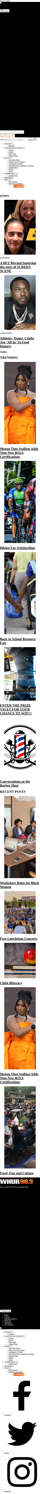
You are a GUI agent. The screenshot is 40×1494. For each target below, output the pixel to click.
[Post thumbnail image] (20, 254)
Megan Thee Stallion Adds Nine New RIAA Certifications (19, 453)
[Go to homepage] (16, 1183)
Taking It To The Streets (17, 162)
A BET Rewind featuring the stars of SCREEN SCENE (18, 267)
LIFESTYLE (13, 176)
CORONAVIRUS (6, 333)
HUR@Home (4, 258)
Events (11, 152)
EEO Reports (13, 182)
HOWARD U (9, 177)
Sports (11, 171)
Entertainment (13, 167)
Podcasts (11, 146)
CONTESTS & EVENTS (13, 148)
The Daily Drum (14, 160)
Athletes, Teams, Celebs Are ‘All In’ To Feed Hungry (17, 342)
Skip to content (5, 1)
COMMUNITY (9, 173)
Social (5, 11)
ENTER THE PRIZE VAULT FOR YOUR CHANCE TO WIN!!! (16, 709)
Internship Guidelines (16, 184)
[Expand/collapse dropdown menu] (11, 144)
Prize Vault (12, 154)
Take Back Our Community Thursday (21, 166)
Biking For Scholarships (17, 548)
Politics (11, 169)
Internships (8, 1323)
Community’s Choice (16, 164)
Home (6, 1315)
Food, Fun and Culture (17, 1173)
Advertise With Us (10, 1319)
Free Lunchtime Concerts (18, 938)
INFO (6, 179)
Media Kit (7, 1321)
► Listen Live (19, 186)
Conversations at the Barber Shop (15, 783)
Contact (6, 1317)
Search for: (4, 140)
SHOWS (7, 144)
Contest (11, 150)
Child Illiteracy (11, 983)
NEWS (6, 158)
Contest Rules (13, 156)
